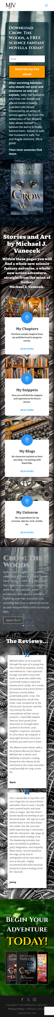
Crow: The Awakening (23, 570)
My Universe (27, 512)
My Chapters (27, 328)
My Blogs (27, 450)
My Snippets (27, 389)
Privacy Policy (16, 1008)
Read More (27, 348)
